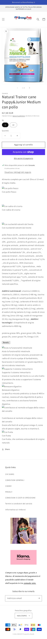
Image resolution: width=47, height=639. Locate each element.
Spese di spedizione (19, 116)
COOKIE (8, 486)
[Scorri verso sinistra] (17, 88)
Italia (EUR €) (22, 616)
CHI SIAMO (9, 474)
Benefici (6, 343)
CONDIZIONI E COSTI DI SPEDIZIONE (20, 498)
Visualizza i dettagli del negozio (18, 172)
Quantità (5, 131)
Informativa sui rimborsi (15, 509)
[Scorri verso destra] (29, 88)
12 (13, 125)
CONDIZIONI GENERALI (14, 480)
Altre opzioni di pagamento (23, 158)
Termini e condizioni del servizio (18, 503)
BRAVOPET (20, 634)
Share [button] (7, 449)
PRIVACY (8, 492)
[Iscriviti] (39, 598)
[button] (3, 19)
